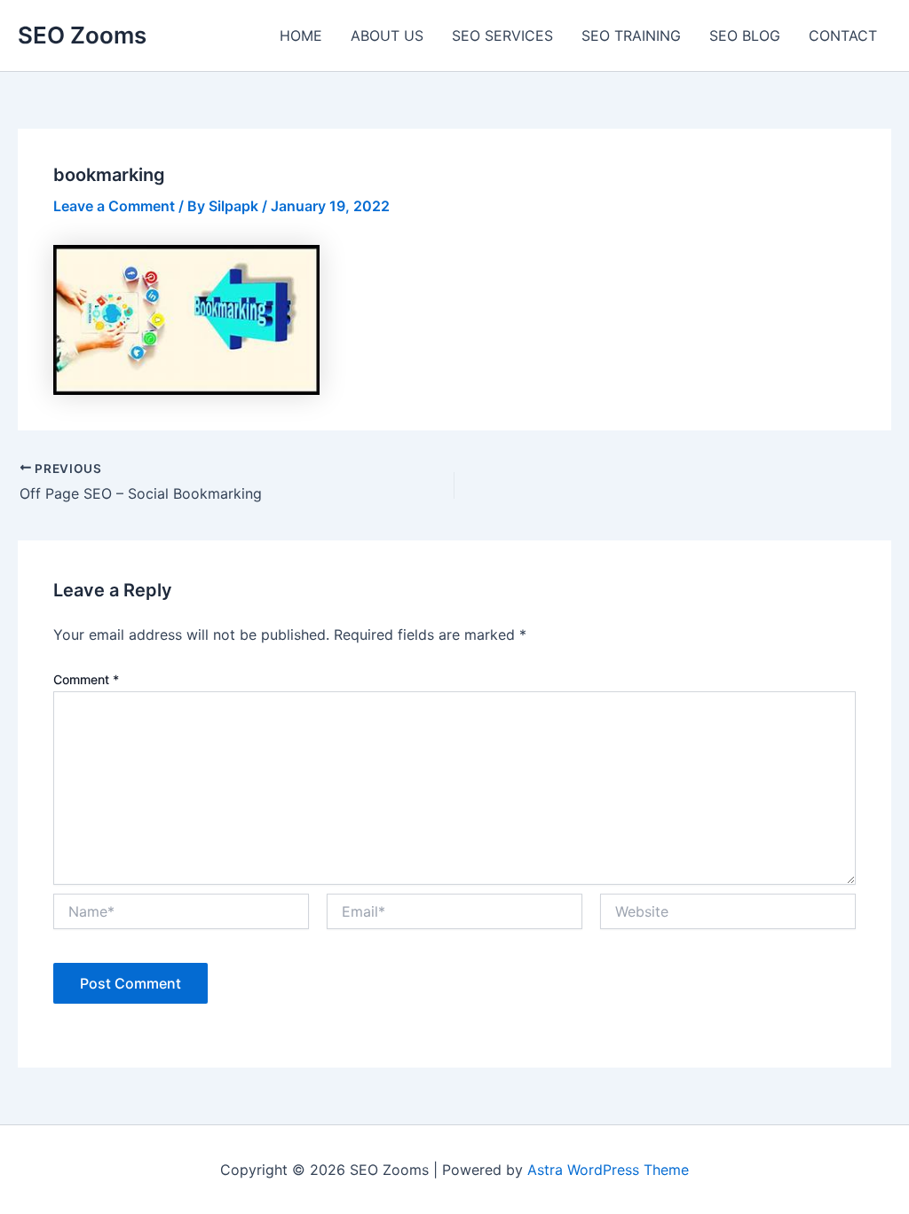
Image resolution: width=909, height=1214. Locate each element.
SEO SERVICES (502, 35)
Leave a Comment (114, 206)
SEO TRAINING (631, 35)
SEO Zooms (82, 35)
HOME (301, 35)
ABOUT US (387, 35)
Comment (86, 679)
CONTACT (843, 35)
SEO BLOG (744, 35)
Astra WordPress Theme (608, 1170)
